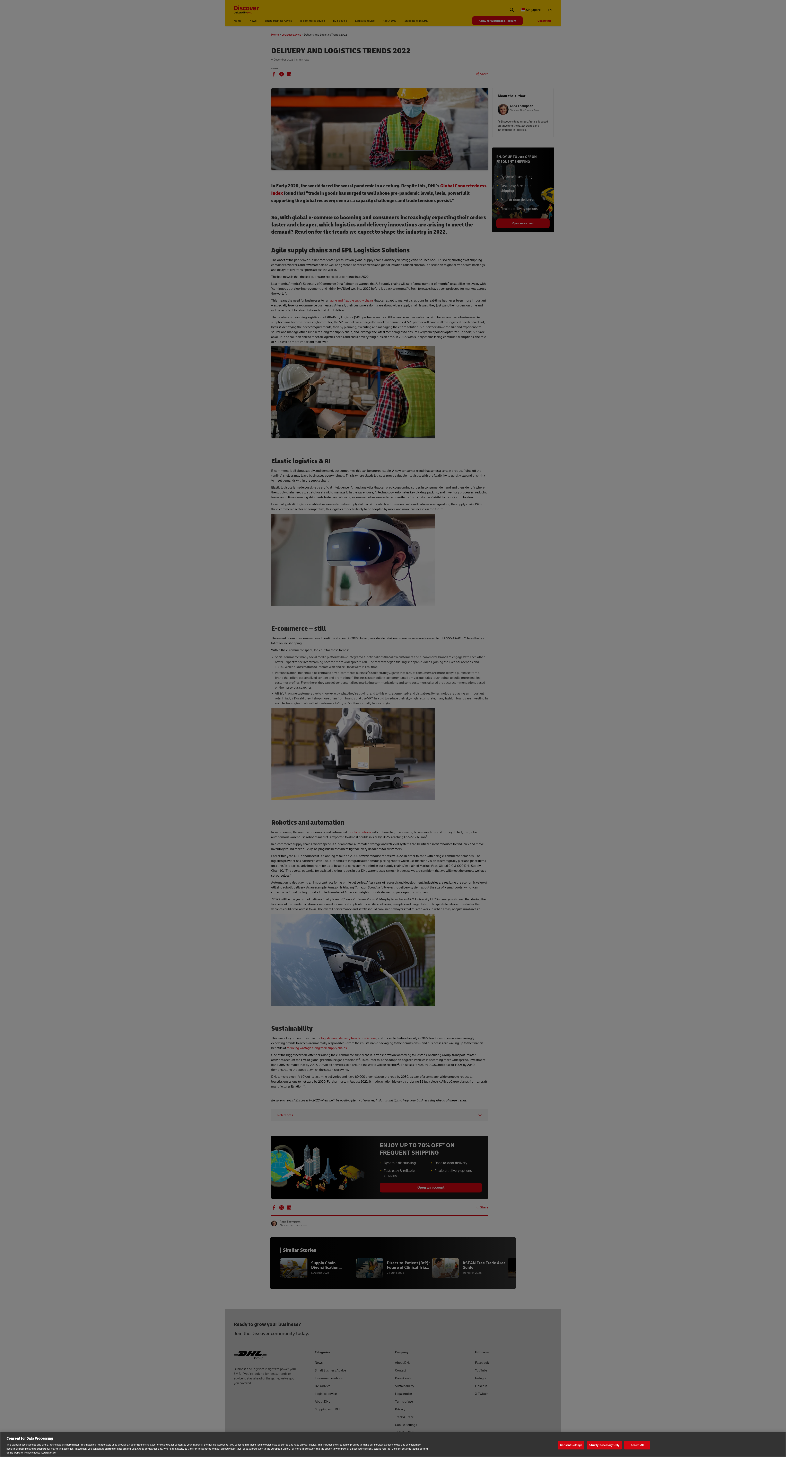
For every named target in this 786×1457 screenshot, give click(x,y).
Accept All (637, 1445)
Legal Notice (48, 1452)
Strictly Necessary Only (604, 1445)
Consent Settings (571, 1445)
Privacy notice (32, 1452)
